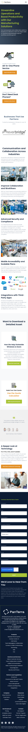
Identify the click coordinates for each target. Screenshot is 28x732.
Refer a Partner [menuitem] (21, 717)
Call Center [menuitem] (14, 641)
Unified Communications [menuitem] (14, 663)
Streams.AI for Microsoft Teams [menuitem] (14, 679)
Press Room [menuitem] (6, 697)
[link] (14, 612)
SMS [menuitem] (14, 650)
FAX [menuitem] (14, 652)
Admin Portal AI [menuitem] (14, 681)
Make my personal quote (14, 401)
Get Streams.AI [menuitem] (7, 709)
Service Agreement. (9, 728)
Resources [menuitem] (21, 693)
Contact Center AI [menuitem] (14, 639)
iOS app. (16, 728)
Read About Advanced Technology (11, 466)
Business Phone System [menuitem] (14, 637)
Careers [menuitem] (6, 699)
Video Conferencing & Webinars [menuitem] (14, 665)
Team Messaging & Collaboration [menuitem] (14, 643)
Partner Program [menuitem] (20, 713)
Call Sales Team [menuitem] (7, 717)
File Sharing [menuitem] (14, 647)
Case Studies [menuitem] (20, 697)
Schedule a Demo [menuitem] (7, 713)
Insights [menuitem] (21, 699)
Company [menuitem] (6, 693)
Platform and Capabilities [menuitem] (14, 675)
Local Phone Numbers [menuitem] (21, 701)
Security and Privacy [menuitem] (14, 670)
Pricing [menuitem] (7, 711)
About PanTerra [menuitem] (6, 695)
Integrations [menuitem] (14, 688)
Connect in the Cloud (9, 101)
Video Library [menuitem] (20, 695)
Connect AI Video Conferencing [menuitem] (14, 645)
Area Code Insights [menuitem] (21, 704)
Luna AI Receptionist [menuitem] (14, 683)
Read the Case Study (14, 363)
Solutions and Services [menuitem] (14, 657)
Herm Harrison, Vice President (14, 434)
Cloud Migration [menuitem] (14, 668)
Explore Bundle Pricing (9, 72)
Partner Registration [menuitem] (20, 715)
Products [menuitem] (14, 634)
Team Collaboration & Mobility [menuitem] (14, 661)
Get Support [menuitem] (20, 711)
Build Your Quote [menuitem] (7, 715)
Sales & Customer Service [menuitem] (14, 659)
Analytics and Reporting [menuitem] (14, 686)
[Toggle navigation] (26, 2)
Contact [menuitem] (20, 709)
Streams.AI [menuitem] (14, 677)
